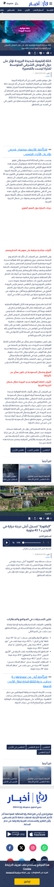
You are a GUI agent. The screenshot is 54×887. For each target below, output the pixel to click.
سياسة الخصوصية (13, 872)
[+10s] (48, 542)
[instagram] (32, 847)
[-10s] (43, 542)
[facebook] (9, 847)
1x (13, 542)
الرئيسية (50, 10)
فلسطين (11, 10)
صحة (20, 10)
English (10, 3)
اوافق (27, 881)
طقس (47, 76)
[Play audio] (7, 542)
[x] (21, 847)
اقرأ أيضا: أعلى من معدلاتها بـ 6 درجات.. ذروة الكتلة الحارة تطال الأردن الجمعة (29, 681)
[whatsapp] (44, 847)
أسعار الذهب (38, 10)
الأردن (27, 10)
